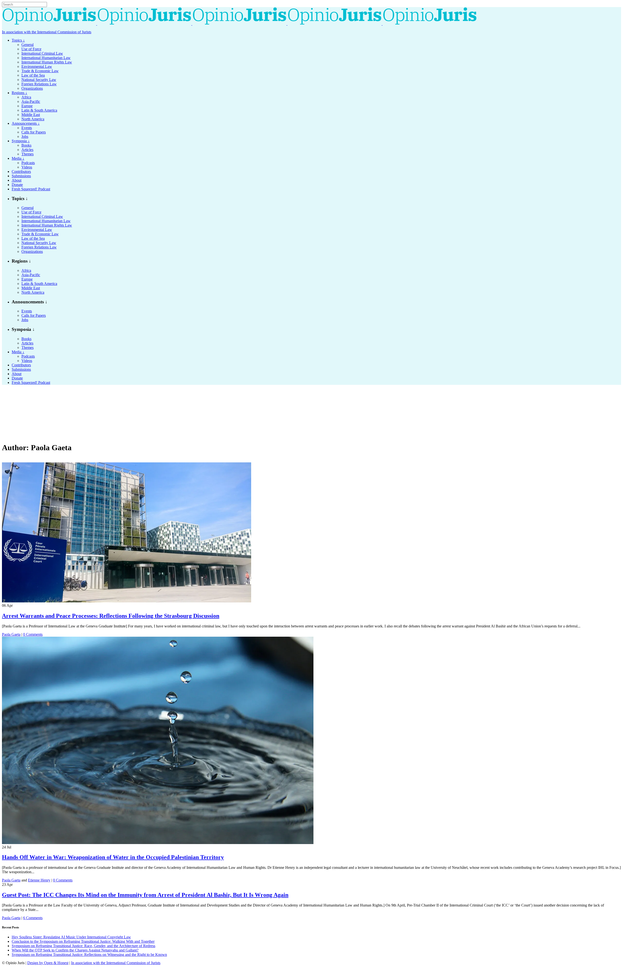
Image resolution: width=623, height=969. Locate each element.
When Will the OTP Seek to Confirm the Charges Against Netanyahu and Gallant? (75, 950)
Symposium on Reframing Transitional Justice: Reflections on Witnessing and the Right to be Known (89, 954)
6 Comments (33, 918)
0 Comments (33, 634)
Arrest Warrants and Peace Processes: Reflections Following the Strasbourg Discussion (110, 616)
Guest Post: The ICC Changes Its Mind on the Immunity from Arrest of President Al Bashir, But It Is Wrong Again (145, 895)
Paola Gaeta (11, 634)
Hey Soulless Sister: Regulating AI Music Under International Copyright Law (71, 937)
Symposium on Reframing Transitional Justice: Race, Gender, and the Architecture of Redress (83, 946)
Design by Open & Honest (47, 963)
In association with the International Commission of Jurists (46, 32)
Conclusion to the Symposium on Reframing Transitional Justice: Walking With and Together (83, 941)
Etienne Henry (39, 880)
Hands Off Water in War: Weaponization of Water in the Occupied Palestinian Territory (113, 857)
